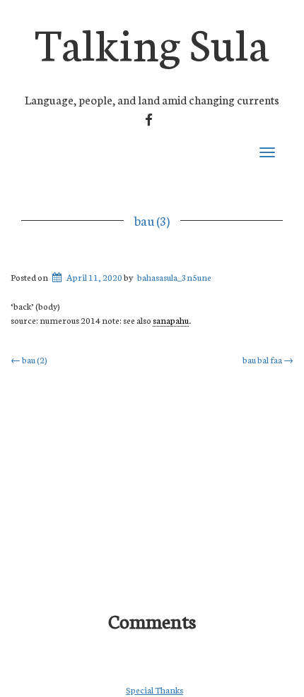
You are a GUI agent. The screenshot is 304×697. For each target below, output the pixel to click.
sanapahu (171, 320)
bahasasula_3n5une (174, 277)
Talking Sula (152, 41)
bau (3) (152, 220)
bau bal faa (267, 359)
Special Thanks (154, 690)
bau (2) (29, 359)
